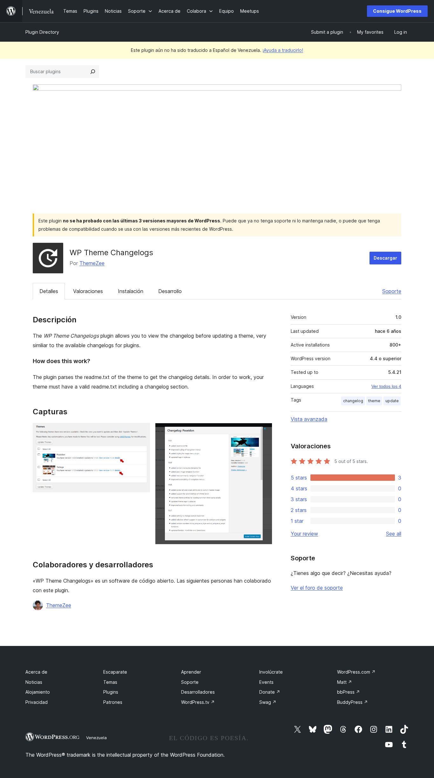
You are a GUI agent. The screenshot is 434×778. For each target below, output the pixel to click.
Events (266, 682)
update (392, 400)
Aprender (191, 672)
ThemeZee (92, 263)
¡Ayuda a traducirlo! (282, 50)
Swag (267, 702)
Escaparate (115, 672)
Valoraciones (88, 291)
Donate (269, 692)
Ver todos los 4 (386, 386)
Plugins (110, 692)
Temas (110, 682)
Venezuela (96, 737)
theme (374, 400)
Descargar (385, 258)
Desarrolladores (198, 692)
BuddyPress (352, 702)
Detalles (48, 291)
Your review (304, 533)
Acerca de (36, 672)
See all (393, 533)
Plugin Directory (42, 32)
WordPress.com (356, 672)
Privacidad (36, 702)
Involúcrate (271, 672)
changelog (353, 400)
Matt (344, 682)
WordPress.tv (198, 702)
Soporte (391, 291)
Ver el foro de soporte (317, 588)
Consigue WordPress (397, 11)
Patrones (112, 702)
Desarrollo (170, 291)
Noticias (33, 682)
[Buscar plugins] (92, 71)
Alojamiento (37, 692)
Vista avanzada (309, 419)
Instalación (130, 291)
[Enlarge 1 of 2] (141, 431)
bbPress (348, 692)
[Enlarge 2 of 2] (264, 431)
